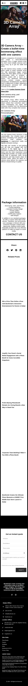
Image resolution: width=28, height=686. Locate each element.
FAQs (3, 646)
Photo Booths (5, 640)
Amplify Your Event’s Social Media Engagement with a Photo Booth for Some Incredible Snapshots (14, 661)
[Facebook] (3, 3)
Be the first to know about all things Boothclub (13, 565)
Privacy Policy (5, 650)
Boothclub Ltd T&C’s (7, 648)
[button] (8, 250)
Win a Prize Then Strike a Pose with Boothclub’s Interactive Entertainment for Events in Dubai (13, 304)
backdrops (4, 141)
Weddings (4, 644)
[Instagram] (5, 3)
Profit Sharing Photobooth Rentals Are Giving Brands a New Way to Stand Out (13, 405)
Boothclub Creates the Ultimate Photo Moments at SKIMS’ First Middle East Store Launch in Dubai (14, 671)
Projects (4, 642)
